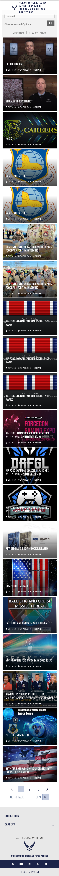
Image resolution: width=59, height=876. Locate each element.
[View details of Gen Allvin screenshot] (30, 93)
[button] (5, 7)
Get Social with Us (29, 838)
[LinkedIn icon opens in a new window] (46, 864)
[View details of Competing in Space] (30, 577)
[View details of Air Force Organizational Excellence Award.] (30, 354)
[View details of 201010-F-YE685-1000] (30, 726)
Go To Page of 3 (25, 797)
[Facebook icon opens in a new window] (13, 864)
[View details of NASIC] (30, 130)
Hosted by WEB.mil (29, 872)
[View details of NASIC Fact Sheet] (30, 167)
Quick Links (12, 816)
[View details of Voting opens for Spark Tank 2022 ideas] (30, 652)
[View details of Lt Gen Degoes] (30, 55)
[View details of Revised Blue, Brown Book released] (30, 540)
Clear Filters (18, 33)
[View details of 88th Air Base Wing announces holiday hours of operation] (30, 764)
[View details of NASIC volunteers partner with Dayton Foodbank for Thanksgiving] (30, 242)
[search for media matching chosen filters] (50, 22)
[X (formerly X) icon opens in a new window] (37, 864)
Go (45, 797)
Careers (10, 824)
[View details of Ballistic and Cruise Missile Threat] (30, 615)
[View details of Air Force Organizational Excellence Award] (30, 316)
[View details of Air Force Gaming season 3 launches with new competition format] (30, 428)
